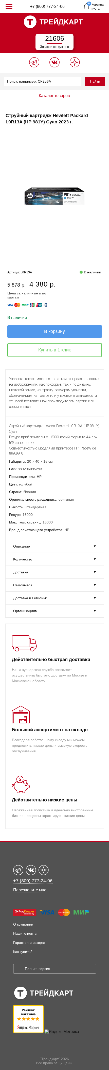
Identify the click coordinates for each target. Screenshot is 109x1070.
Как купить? (22, 952)
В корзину (54, 331)
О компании (23, 924)
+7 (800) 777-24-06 (47, 6)
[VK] (54, 66)
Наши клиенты (25, 933)
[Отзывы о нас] (28, 1031)
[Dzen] (75, 66)
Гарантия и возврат (29, 943)
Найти (95, 81)
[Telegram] (34, 66)
